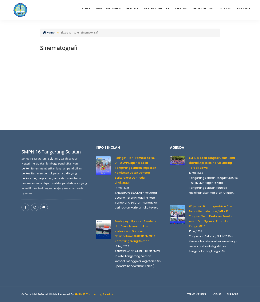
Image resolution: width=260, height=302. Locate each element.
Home (86, 8)
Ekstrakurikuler (156, 8)
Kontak (225, 8)
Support (232, 294)
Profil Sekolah (107, 8)
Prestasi (181, 8)
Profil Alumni (203, 8)
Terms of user (196, 294)
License (216, 294)
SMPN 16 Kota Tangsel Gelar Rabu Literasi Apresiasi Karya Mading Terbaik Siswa (212, 163)
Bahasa (242, 8)
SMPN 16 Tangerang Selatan (94, 294)
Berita (131, 8)
